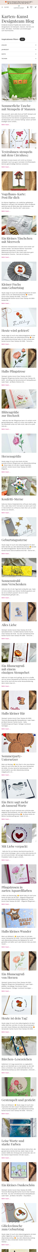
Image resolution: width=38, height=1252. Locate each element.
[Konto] (28, 7)
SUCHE (6, 7)
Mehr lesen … (6, 124)
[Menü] (2, 7)
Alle (22, 39)
